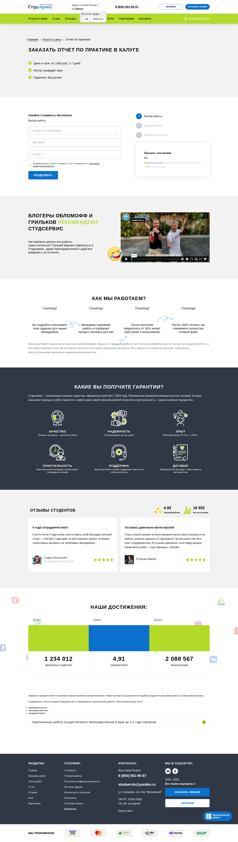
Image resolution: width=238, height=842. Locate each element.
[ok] (175, 771)
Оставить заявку (197, 7)
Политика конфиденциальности (82, 781)
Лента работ (35, 781)
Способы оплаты (73, 803)
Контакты (145, 18)
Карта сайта (125, 810)
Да (86, 18)
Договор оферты (73, 786)
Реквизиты (70, 797)
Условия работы (73, 775)
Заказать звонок (187, 792)
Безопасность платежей (77, 792)
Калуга (136, 770)
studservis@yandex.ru (137, 784)
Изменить (98, 18)
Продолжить (43, 175)
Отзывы (70, 18)
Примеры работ (37, 775)
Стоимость (70, 770)
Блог (111, 18)
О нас (56, 18)
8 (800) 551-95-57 (132, 776)
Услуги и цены (38, 18)
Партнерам (126, 18)
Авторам (171, 7)
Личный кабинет (199, 18)
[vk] (168, 771)
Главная (32, 770)
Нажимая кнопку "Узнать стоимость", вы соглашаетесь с (66, 164)
